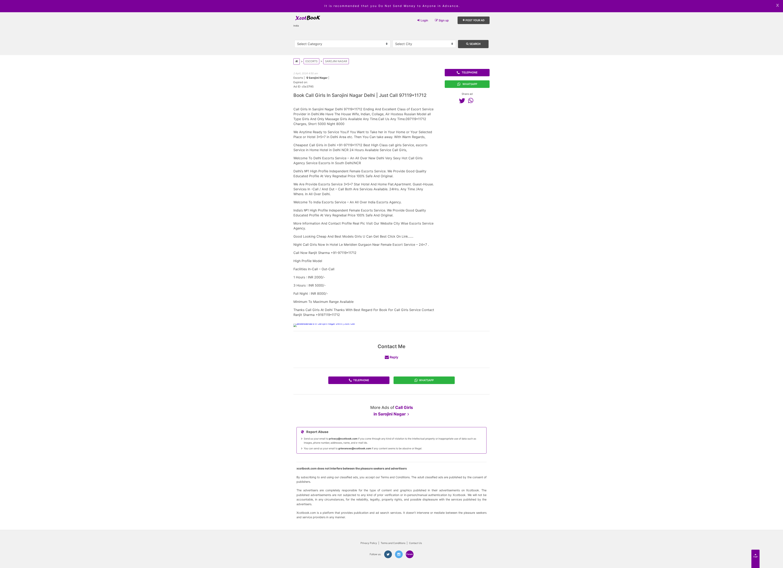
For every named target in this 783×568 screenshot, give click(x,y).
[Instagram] (399, 554)
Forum (409, 554)
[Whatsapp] (471, 100)
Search (474, 43)
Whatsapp (469, 84)
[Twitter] (463, 100)
